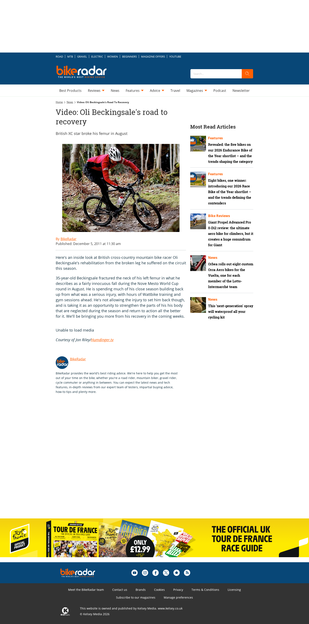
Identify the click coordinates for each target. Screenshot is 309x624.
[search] (247, 73)
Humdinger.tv (102, 339)
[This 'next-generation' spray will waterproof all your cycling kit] (198, 305)
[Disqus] (125, 460)
